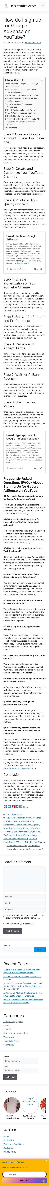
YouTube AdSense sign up (25, 835)
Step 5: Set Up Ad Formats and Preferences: (19, 105)
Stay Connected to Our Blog (13, 1162)
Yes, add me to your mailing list (19, 924)
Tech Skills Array (14, 814)
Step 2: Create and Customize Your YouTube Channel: (21, 90)
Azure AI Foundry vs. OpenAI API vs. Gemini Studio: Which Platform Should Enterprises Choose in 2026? (23, 986)
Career (6, 1025)
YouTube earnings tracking (15, 839)
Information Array (23, 5)
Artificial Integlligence (13, 1022)
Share (25, 807)
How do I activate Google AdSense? (23, 845)
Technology (8, 1045)
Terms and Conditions (13, 1144)
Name (6, 1057)
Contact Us (8, 1140)
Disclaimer (8, 1148)
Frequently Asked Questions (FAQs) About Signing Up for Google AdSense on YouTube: (24, 122)
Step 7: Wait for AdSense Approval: (21, 113)
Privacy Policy (9, 1152)
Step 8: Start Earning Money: (19, 116)
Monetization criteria (12, 828)
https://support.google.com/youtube (19, 768)
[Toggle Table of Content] (40, 80)
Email (5, 1066)
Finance (7, 1029)
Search (6, 945)
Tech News (8, 1037)
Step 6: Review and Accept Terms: (21, 110)
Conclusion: (12, 128)
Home (6, 1136)
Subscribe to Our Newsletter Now (15, 1168)
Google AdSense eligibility (27, 825)
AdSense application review (19, 818)
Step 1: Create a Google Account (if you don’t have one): (22, 85)
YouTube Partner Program (33, 842)
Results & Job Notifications (15, 1033)
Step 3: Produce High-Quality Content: (23, 95)
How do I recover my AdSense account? (24, 849)
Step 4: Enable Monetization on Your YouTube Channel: (22, 99)
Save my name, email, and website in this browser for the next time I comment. (25, 916)
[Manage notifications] (43, 1181)
